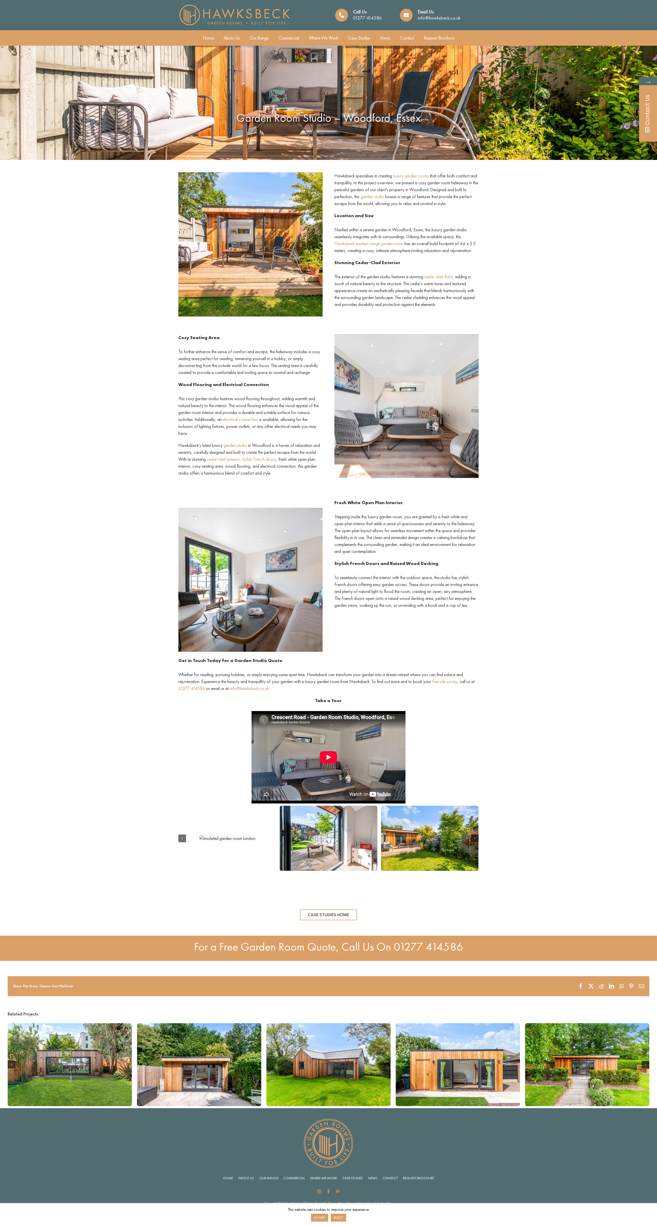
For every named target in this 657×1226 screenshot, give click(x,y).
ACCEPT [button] (319, 1217)
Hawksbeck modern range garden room (368, 243)
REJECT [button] (338, 1217)
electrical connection (240, 419)
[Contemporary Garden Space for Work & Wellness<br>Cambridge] (458, 1026)
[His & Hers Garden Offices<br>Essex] (199, 1026)
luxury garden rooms (411, 176)
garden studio (372, 196)
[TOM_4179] (429, 838)
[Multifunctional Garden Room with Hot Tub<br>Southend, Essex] (70, 1026)
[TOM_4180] (328, 838)
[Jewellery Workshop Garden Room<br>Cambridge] (587, 1026)
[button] (182, 838)
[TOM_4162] (227, 838)
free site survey (444, 681)
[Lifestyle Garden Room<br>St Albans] (328, 1026)
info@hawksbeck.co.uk (439, 18)
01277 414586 (367, 18)
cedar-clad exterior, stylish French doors (241, 459)
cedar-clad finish (438, 277)
